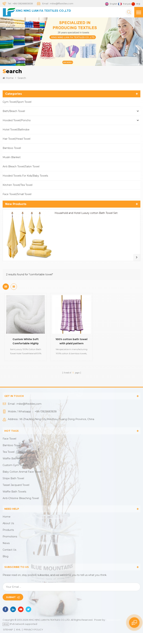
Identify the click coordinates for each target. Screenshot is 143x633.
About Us (8, 523)
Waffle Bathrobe (13, 458)
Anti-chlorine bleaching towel (21, 498)
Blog (5, 556)
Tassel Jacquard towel (16, 485)
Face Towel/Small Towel (17, 194)
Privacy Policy (33, 629)
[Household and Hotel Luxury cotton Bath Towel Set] (28, 235)
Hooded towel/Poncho (17, 120)
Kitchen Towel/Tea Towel (17, 185)
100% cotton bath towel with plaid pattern (71, 341)
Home (10, 78)
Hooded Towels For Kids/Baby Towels (25, 175)
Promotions (10, 536)
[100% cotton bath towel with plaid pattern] (71, 314)
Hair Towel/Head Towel (16, 138)
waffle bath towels (14, 491)
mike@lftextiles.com (61, 3)
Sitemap (8, 629)
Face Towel (9, 438)
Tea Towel (8, 451)
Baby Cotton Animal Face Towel (22, 471)
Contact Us (9, 549)
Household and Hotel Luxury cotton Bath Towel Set (86, 213)
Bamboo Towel (12, 148)
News (6, 543)
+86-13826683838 (23, 3)
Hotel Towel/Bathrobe (16, 129)
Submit (11, 597)
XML (18, 629)
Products (8, 529)
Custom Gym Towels (15, 465)
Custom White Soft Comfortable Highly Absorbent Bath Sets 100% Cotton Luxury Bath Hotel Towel (25, 341)
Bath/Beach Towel (14, 111)
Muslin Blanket (12, 157)
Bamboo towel (12, 445)
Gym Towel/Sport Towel (17, 101)
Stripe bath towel (13, 478)
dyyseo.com (114, 619)
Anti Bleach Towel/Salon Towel (21, 166)
